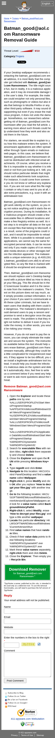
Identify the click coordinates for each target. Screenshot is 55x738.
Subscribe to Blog (15, 693)
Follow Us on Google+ (18, 703)
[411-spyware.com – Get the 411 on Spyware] (23, 6)
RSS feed (12, 706)
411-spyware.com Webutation (27, 718)
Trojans (15, 18)
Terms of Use (27, 735)
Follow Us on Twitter (17, 696)
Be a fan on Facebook (18, 699)
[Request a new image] (39, 644)
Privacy (14, 735)
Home (6, 18)
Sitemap (40, 735)
